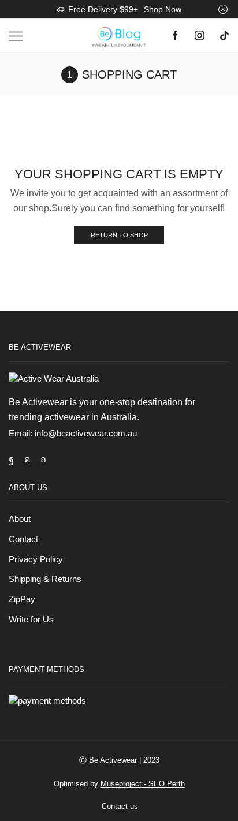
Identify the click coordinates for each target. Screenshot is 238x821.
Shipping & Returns (45, 579)
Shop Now (162, 9)
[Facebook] (175, 37)
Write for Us (31, 619)
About (20, 519)
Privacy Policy (36, 559)
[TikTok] (224, 37)
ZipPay (22, 599)
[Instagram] (199, 37)
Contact (23, 539)
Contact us (120, 806)
